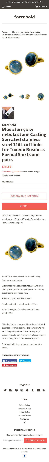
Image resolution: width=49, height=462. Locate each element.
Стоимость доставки (11, 171)
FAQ (24, 422)
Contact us (24, 419)
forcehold (24, 17)
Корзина (43, 7)
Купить (24, 206)
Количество (7, 181)
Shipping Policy (24, 408)
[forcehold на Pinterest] (16, 390)
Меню (8, 7)
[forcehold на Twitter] (5, 390)
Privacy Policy (24, 412)
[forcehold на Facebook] (10, 390)
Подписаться (35, 440)
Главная (5, 32)
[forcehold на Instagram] (21, 390)
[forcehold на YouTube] (38, 390)
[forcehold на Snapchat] (27, 390)
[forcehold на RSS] (43, 390)
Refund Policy (24, 405)
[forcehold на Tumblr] (32, 390)
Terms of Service (24, 415)
